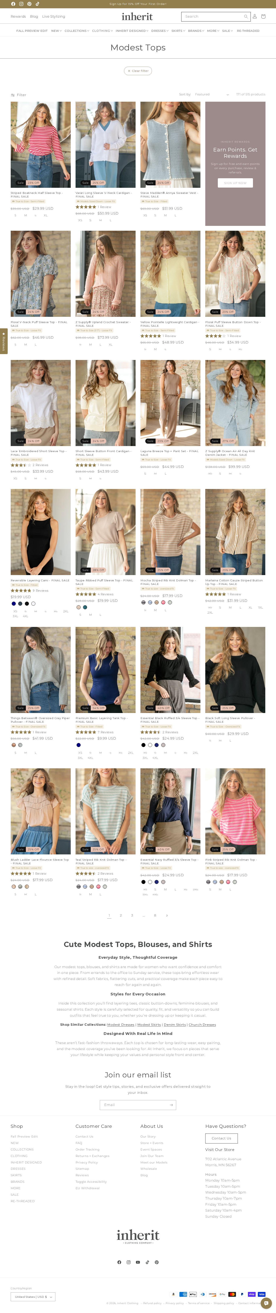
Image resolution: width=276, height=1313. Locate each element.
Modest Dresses (120, 1025)
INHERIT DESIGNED (26, 1162)
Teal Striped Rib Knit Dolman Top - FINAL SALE (101, 861)
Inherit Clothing (127, 1303)
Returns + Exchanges (93, 1156)
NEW (15, 1143)
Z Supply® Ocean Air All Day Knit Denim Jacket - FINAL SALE (230, 452)
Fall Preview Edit (24, 1136)
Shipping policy (224, 1303)
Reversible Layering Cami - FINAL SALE (40, 580)
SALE (15, 1195)
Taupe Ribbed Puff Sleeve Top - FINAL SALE (104, 582)
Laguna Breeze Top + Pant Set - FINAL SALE (169, 452)
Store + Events (151, 1143)
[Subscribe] (171, 1105)
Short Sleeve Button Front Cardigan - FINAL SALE (104, 452)
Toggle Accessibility (91, 1182)
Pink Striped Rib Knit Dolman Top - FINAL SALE (231, 861)
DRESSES (18, 1169)
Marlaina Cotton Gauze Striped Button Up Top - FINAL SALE (234, 582)
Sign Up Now (235, 183)
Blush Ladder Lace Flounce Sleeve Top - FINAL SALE (40, 861)
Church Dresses (202, 1025)
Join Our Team (152, 1156)
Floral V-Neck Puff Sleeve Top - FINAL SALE (39, 323)
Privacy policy (175, 1303)
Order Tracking (88, 1149)
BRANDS (18, 1182)
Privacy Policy (87, 1162)
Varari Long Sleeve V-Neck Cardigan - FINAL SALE (104, 194)
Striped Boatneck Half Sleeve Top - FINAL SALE (37, 194)
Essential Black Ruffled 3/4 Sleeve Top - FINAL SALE (169, 719)
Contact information (251, 1303)
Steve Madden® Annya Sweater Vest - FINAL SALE (169, 194)
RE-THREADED (23, 1201)
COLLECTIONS (22, 1149)
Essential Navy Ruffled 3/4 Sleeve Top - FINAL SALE (169, 861)
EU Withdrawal (88, 1188)
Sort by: (185, 94)
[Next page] (166, 915)
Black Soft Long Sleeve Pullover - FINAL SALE (230, 719)
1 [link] (109, 915)
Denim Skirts (175, 1025)
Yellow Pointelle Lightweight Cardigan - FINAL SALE (169, 323)
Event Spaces (151, 1149)
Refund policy (152, 1303)
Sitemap (82, 1169)
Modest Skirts (149, 1025)
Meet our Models (153, 1162)
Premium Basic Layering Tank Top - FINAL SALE (102, 719)
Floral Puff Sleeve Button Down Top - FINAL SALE (233, 323)
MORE (16, 1188)
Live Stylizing (53, 16)
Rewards (18, 16)
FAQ (79, 1143)
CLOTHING (19, 1156)
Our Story (148, 1136)
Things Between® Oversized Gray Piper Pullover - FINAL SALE (40, 719)
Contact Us (84, 1136)
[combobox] (216, 16)
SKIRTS (16, 1175)
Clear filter (140, 71)
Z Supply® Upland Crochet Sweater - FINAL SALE (103, 323)
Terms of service (199, 1303)
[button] (56, 30)
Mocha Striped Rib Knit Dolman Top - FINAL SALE (168, 582)
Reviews (82, 1175)
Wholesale (148, 1169)
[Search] (246, 16)
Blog (34, 16)
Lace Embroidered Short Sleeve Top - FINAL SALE (39, 452)
